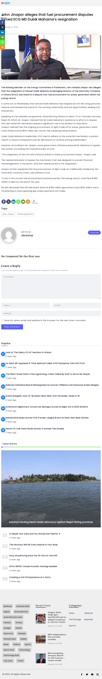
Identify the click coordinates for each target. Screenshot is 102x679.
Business (88, 619)
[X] (8, 199)
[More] (28, 199)
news (71, 613)
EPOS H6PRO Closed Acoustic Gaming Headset (33, 566)
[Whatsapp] (18, 199)
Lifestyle (88, 613)
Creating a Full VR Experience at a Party (30, 577)
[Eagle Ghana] (5, 2)
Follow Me (94, 232)
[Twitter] (87, 675)
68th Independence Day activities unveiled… (57, 637)
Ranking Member (25, 214)
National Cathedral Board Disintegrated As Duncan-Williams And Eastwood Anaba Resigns (52, 385)
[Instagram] (98, 675)
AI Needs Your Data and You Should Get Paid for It (34, 533)
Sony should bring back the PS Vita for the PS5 (33, 555)
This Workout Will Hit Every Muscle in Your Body (33, 544)
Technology (75, 619)
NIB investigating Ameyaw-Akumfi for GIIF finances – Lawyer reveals (56, 657)
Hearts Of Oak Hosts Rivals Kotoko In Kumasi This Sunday (35, 428)
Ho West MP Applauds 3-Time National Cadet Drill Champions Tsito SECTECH (45, 363)
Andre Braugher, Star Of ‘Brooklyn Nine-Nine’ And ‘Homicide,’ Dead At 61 (43, 395)
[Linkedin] (13, 199)
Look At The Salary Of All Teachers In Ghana (28, 352)
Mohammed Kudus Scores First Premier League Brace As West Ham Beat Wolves (47, 417)
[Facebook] (3, 199)
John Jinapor (8, 214)
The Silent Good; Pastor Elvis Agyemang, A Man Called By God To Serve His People (48, 374)
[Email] (23, 199)
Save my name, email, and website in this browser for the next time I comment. (45, 320)
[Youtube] (92, 675)
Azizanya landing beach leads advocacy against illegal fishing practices (51, 522)
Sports (72, 625)
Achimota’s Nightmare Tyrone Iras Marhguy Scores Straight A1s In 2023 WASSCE (47, 406)
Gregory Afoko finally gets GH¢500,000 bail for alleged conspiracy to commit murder (57, 617)
